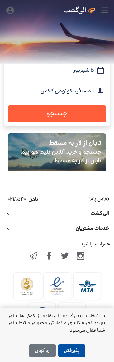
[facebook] (49, 256)
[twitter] (65, 256)
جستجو (57, 113)
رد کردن (42, 350)
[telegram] (33, 256)
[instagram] (80, 256)
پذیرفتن (71, 350)
